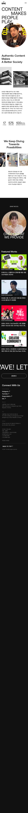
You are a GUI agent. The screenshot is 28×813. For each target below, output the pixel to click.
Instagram (5, 391)
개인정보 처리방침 (5, 440)
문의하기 (14, 376)
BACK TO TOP (7, 446)
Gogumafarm (6, 396)
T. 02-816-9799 (5, 435)
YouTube (5, 394)
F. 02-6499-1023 (6, 437)
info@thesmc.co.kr (6, 434)
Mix (3, 398)
